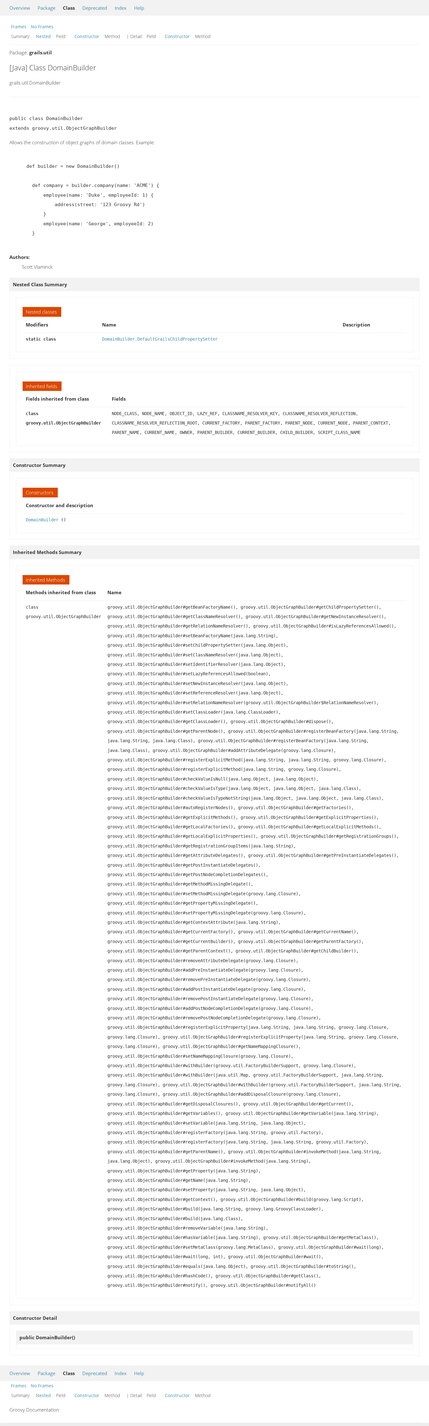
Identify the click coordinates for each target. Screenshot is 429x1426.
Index (121, 8)
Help (139, 8)
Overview (19, 8)
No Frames (42, 27)
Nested (43, 36)
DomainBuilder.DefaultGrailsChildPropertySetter (160, 339)
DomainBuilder (42, 519)
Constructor (86, 36)
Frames (18, 27)
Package (46, 8)
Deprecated (94, 8)
